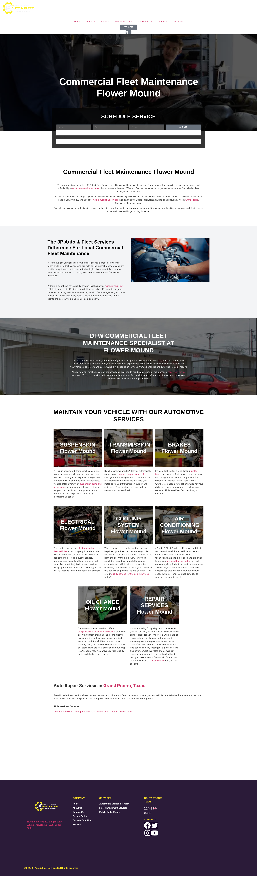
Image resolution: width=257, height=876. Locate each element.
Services (105, 21)
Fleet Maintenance (123, 21)
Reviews (178, 21)
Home (77, 21)
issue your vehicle (176, 372)
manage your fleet (114, 286)
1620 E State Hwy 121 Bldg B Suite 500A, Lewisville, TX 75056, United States (93, 711)
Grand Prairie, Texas (123, 685)
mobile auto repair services (105, 200)
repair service (158, 660)
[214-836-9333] (128, 33)
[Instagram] (147, 833)
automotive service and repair (86, 188)
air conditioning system (179, 561)
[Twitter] (154, 825)
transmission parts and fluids (131, 474)
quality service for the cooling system (130, 574)
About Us (90, 21)
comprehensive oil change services (95, 631)
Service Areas (145, 21)
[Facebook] (147, 825)
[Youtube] (154, 833)
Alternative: (62, 137)
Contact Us (163, 21)
